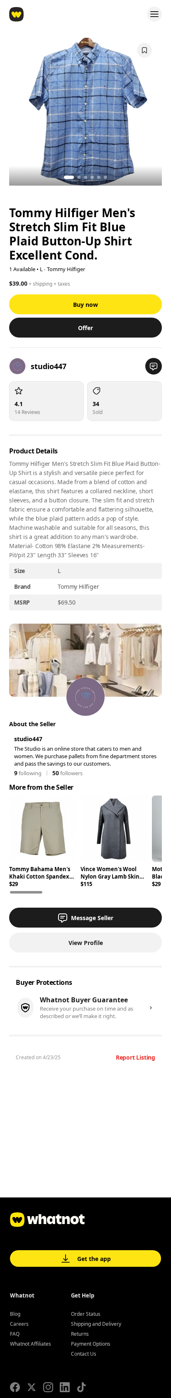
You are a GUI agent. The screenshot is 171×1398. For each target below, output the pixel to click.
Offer (85, 328)
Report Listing (135, 1057)
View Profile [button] (85, 943)
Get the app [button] (94, 1259)
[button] (153, 366)
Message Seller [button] (92, 918)
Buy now (85, 304)
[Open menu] (154, 14)
